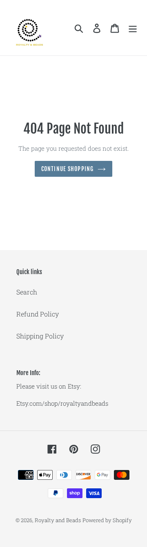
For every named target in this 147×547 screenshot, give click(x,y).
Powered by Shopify (107, 520)
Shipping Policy (40, 336)
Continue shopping (67, 168)
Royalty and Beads (58, 520)
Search (26, 292)
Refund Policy (37, 314)
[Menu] (133, 28)
